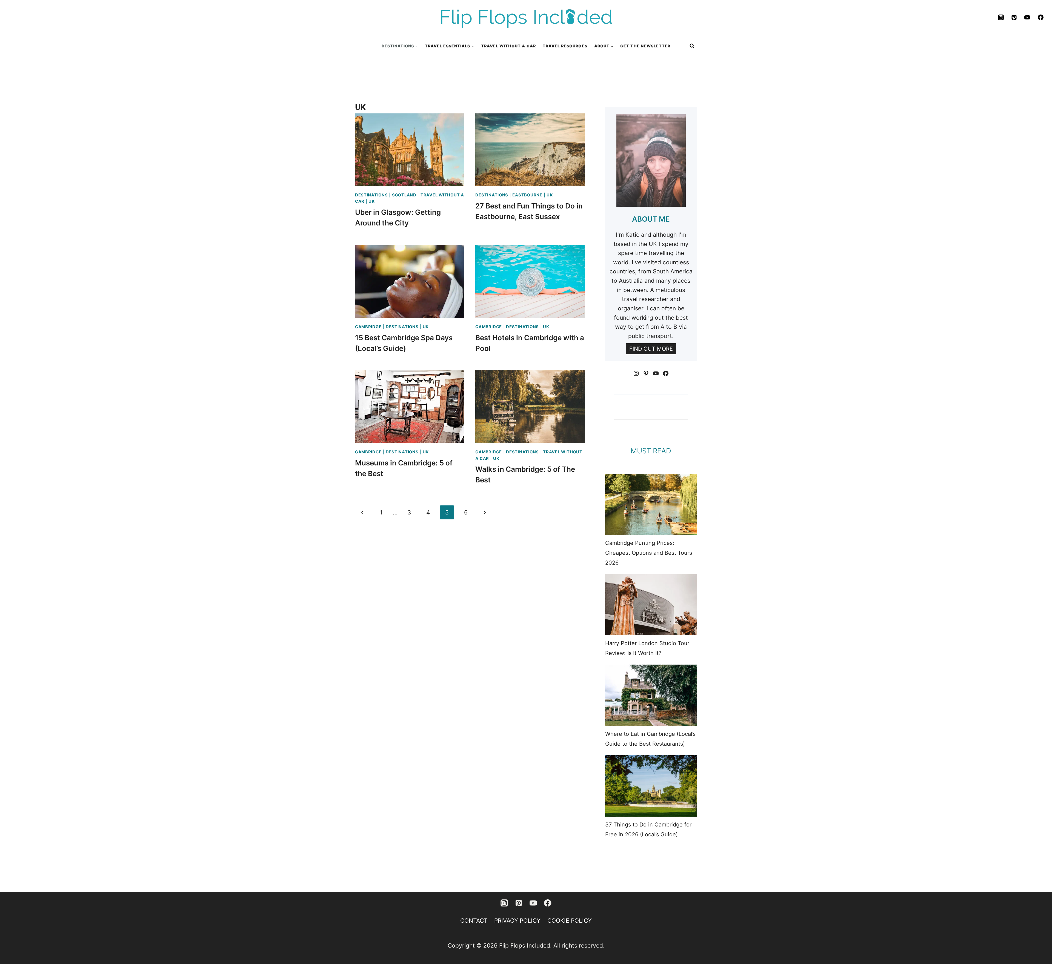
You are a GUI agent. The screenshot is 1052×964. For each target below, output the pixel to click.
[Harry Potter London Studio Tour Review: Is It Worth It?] (651, 604)
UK (371, 201)
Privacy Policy (517, 920)
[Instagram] (1001, 17)
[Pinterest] (1014, 17)
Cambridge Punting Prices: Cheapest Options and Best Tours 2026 (648, 553)
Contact (473, 920)
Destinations (371, 195)
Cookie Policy (569, 920)
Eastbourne (527, 195)
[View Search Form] (692, 46)
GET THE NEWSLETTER (645, 46)
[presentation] (410, 149)
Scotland (404, 195)
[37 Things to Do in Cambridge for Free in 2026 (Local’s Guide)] (651, 786)
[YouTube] (1027, 17)
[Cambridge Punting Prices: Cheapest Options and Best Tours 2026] (651, 504)
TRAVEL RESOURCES (565, 46)
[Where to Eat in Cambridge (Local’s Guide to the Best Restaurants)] (651, 695)
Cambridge (368, 326)
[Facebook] (1040, 17)
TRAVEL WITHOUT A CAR (508, 46)
